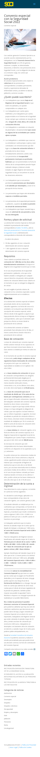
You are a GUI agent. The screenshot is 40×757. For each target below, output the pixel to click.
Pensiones (7, 722)
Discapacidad (8, 709)
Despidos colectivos (10, 706)
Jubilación (7, 719)
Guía (5, 715)
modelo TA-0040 (21, 228)
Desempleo (8, 699)
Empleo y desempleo (11, 712)
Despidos (7, 703)
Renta (6, 725)
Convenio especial (10, 26)
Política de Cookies (25, 747)
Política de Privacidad (29, 745)
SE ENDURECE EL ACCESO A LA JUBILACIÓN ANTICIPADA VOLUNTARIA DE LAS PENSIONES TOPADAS (20, 676)
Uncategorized (9, 728)
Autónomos (8, 693)
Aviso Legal (14, 747)
